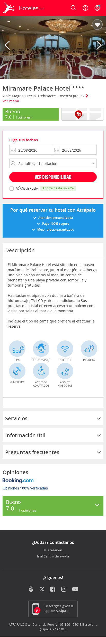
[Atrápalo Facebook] (53, 589)
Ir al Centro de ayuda (53, 556)
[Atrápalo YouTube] (75, 589)
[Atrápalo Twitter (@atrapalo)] (42, 589)
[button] (97, 25)
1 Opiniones (23, 117)
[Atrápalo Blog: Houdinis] (31, 589)
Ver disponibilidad (53, 177)
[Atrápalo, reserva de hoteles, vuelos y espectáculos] (8, 8)
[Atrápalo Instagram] (64, 589)
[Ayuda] (85, 8)
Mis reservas (53, 550)
